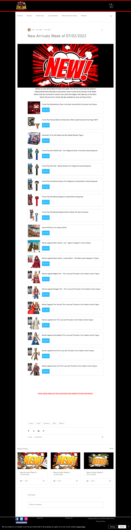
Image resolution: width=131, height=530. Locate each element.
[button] (111, 5)
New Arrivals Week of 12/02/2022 (61, 473)
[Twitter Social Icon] (21, 518)
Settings (112, 527)
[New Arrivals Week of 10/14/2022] (98, 460)
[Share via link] (44, 431)
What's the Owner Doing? (69, 16)
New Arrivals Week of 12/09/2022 (28, 473)
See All (111, 448)
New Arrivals (40, 16)
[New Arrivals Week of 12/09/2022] (32, 460)
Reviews (29, 16)
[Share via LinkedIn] (39, 431)
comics (31, 423)
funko (38, 423)
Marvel (61, 423)
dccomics (47, 423)
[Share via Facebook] (29, 431)
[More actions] (102, 30)
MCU (54, 423)
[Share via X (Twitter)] (34, 431)
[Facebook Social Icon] (17, 518)
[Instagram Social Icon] (26, 518)
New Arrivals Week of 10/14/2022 (94, 473)
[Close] (128, 526)
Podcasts (84, 16)
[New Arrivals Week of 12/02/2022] (65, 460)
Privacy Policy (80, 527)
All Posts (20, 16)
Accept (122, 527)
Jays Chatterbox (53, 16)
